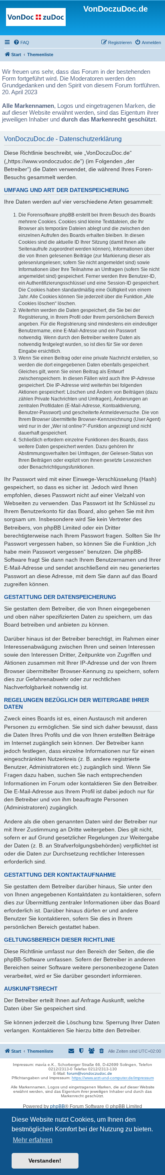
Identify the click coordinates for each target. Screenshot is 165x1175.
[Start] (36, 19)
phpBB (57, 1106)
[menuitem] (21, 42)
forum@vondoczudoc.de (89, 1073)
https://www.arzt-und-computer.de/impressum (113, 1078)
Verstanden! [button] (44, 1160)
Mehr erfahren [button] (32, 1140)
